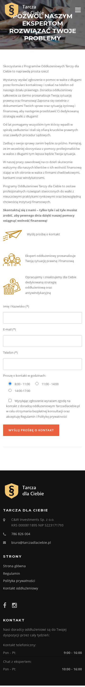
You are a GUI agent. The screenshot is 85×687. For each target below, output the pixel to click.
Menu (78, 10)
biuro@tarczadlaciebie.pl (31, 542)
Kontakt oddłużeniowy (20, 588)
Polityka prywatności (19, 580)
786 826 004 (20, 534)
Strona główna (14, 566)
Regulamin (11, 573)
